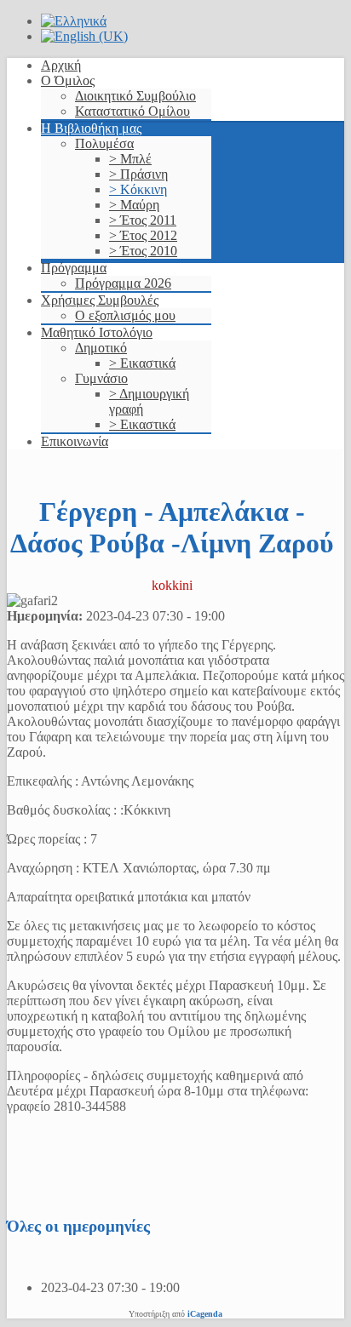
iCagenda (204, 1313)
